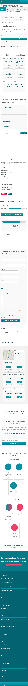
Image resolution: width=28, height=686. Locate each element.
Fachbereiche (7, 107)
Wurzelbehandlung (7, 304)
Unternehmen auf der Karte (7, 586)
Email (2, 280)
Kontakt (9, 193)
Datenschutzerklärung (7, 315)
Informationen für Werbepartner (7, 626)
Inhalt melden (21, 413)
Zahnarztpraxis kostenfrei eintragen (8, 612)
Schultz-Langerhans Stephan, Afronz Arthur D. (8, 74)
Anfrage (25, 9)
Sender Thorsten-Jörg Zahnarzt (8, 363)
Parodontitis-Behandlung (8, 293)
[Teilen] (23, 684)
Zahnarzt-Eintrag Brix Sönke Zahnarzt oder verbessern (9, 516)
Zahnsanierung (6, 297)
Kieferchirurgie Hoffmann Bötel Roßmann (19, 62)
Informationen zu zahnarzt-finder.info (9, 601)
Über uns (3, 593)
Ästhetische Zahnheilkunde (9, 302)
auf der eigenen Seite (20, 515)
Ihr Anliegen (4, 285)
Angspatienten (6, 287)
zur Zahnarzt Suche (1, 5)
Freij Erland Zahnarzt (19, 74)
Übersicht (3, 9)
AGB (2, 641)
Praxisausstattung (8, 112)
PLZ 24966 (9, 172)
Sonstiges (6, 126)
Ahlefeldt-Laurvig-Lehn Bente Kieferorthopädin (8, 378)
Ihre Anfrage (4, 263)
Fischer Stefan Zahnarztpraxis (8, 392)
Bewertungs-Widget (5, 619)
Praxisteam (6, 121)
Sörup (5, 174)
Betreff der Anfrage (5, 257)
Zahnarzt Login (5, 676)
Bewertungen (19, 9)
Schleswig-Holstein (11, 176)
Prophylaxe (5, 291)
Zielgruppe (6, 117)
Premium (25, 56)
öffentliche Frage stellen (14, 443)
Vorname (3, 269)
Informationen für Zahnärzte (7, 622)
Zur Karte (4, 336)
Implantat (5, 300)
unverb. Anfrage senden (14, 39)
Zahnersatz (5, 306)
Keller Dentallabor (19, 353)
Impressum (3, 637)
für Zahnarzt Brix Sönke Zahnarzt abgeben (8, 475)
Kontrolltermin (6, 289)
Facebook (3, 666)
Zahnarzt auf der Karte (8, 41)
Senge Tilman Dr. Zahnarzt (8, 85)
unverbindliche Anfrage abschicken (10, 320)
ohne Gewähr (11, 413)
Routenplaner (24, 133)
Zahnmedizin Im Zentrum (8, 62)
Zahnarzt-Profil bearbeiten (6, 608)
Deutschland (6, 178)
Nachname (3, 274)
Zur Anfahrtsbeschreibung (7, 338)
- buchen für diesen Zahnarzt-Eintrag (14, 535)
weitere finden (19, 474)
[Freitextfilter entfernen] (21, 2)
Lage (8, 9)
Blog (2, 597)
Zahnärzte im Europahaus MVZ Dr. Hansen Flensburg (19, 85)
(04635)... (8, 44)
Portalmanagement (5, 659)
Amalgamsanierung (7, 295)
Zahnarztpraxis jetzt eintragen (14, 565)
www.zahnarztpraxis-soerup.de (14, 46)
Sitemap (2, 655)
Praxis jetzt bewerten (12, 214)
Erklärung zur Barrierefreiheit (7, 651)
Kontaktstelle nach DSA (6, 648)
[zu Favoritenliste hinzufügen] (2, 12)
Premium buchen (6, 615)
